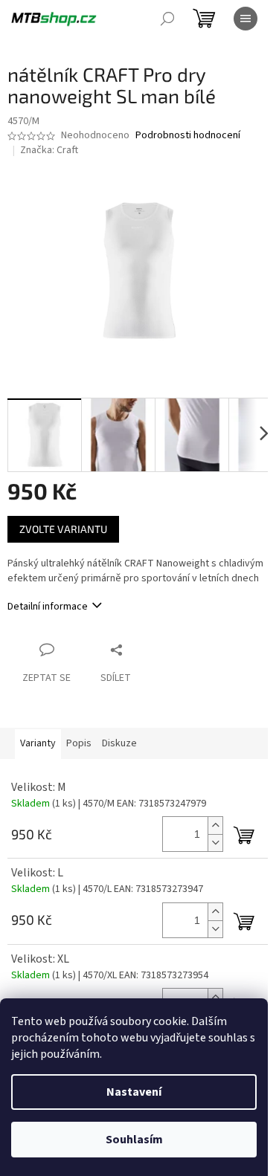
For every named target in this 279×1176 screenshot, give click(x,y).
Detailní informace (47, 606)
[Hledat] (167, 18)
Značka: (49, 150)
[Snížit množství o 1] (215, 842)
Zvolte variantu (63, 529)
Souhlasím (134, 1139)
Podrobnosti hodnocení (187, 136)
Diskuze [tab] (119, 743)
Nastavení (133, 1092)
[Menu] (245, 18)
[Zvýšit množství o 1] (215, 825)
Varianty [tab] (38, 743)
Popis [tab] (79, 743)
